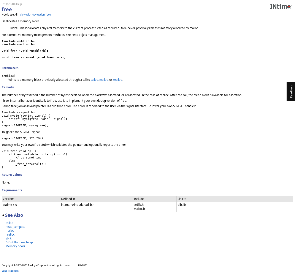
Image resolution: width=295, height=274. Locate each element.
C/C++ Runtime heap (19, 242)
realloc (117, 80)
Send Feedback (10, 270)
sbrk (8, 238)
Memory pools (15, 246)
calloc (94, 80)
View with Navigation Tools (36, 14)
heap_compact (15, 227)
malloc (103, 80)
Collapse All (10, 14)
